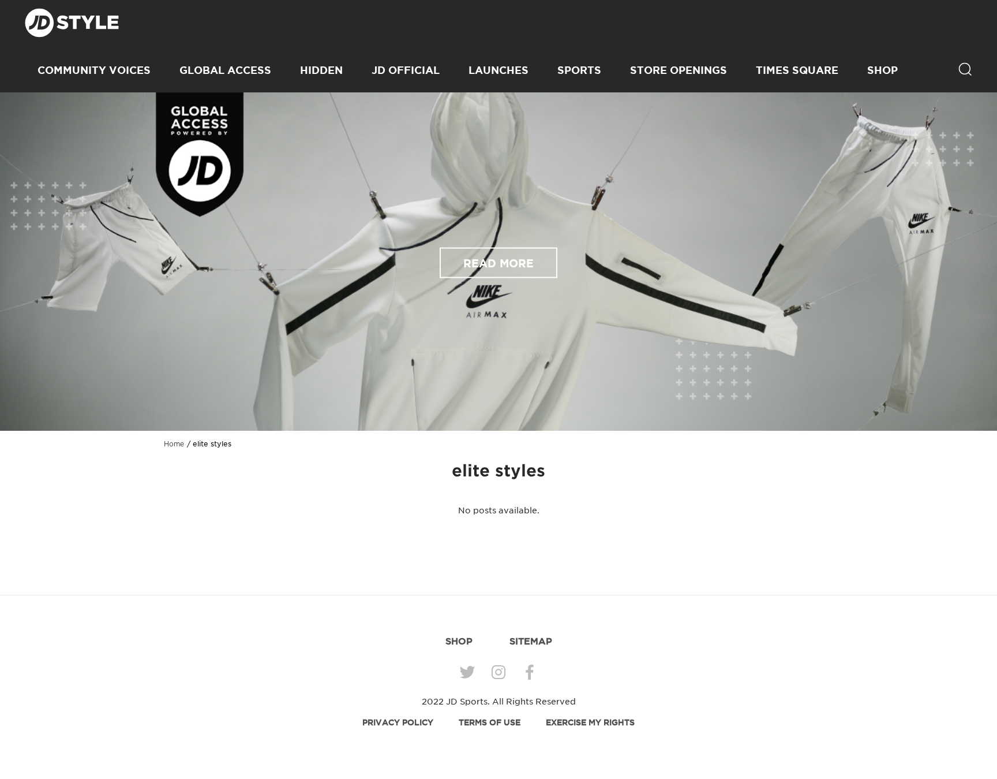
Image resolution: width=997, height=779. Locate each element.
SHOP (882, 70)
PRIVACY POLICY (397, 722)
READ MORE (498, 262)
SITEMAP (530, 641)
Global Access (225, 70)
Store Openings (678, 70)
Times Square (797, 70)
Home (174, 444)
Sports (579, 70)
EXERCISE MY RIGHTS (590, 722)
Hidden (321, 70)
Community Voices (94, 70)
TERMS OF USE (489, 722)
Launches (498, 70)
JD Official (406, 70)
